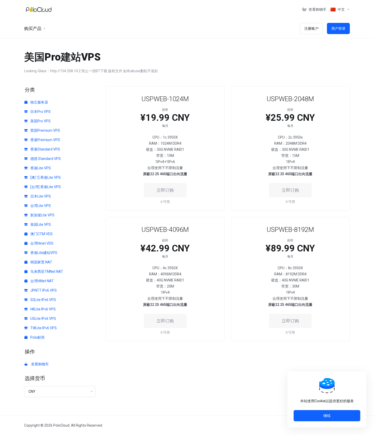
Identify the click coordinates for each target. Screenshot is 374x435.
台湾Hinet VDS (41, 243)
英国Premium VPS (45, 130)
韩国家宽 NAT (41, 262)
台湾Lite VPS (40, 206)
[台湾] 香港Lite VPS (45, 187)
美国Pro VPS (40, 121)
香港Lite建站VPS (43, 253)
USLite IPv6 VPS (43, 319)
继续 (326, 416)
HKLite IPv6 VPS (43, 309)
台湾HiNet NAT (42, 281)
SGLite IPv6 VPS (43, 300)
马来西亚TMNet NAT (46, 271)
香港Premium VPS (45, 140)
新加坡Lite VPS (42, 215)
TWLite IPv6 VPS (43, 328)
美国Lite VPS (40, 224)
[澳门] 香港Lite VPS (45, 177)
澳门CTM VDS (41, 234)
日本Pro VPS (40, 112)
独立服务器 (39, 102)
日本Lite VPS (40, 196)
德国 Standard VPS (45, 159)
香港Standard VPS (45, 149)
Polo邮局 (37, 337)
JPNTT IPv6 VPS (43, 290)
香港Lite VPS (40, 168)
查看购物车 (39, 364)
